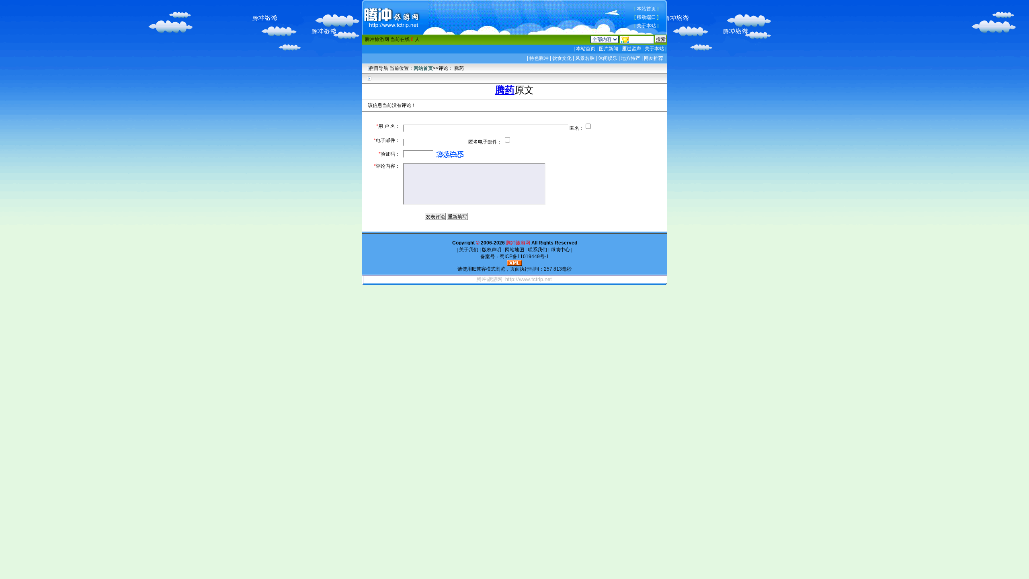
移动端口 (646, 17)
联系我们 (537, 250)
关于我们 (469, 250)
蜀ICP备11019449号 (522, 256)
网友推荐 (653, 58)
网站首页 (423, 68)
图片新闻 (608, 48)
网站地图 (514, 250)
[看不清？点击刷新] (450, 154)
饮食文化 (562, 58)
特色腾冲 (539, 58)
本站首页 (646, 9)
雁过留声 (631, 48)
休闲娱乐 (607, 58)
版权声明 (491, 250)
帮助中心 (560, 250)
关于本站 (646, 26)
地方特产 (630, 58)
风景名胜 (584, 58)
